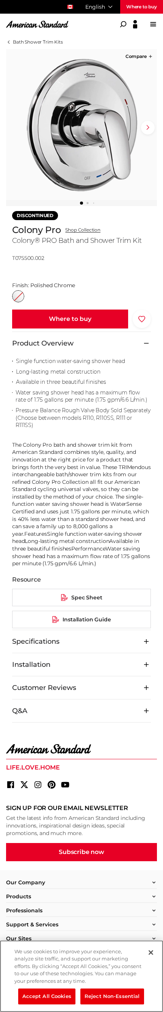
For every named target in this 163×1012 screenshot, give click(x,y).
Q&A (19, 711)
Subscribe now (81, 852)
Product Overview (43, 343)
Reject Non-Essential (112, 996)
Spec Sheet (86, 597)
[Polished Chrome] (18, 296)
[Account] (135, 24)
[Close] (151, 952)
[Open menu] (153, 24)
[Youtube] (65, 784)
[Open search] (123, 24)
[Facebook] (10, 784)
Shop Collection (82, 230)
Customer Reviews (44, 688)
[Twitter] (24, 784)
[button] (139, 56)
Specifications (36, 641)
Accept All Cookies (46, 996)
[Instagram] (37, 784)
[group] (81, 124)
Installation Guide (87, 619)
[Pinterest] (51, 784)
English (95, 6)
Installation (31, 664)
